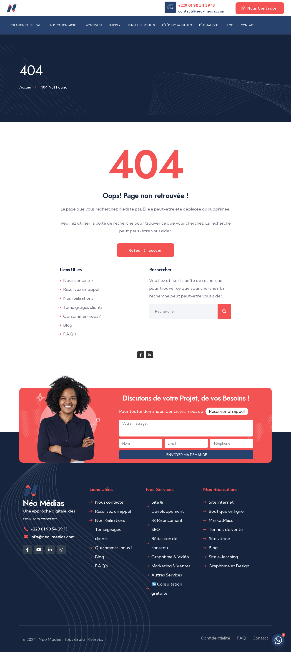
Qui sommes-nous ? (82, 316)
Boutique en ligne (226, 511)
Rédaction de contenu (164, 543)
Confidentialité (215, 638)
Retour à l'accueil (145, 250)
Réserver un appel (227, 411)
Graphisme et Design (229, 565)
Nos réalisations (78, 298)
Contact (260, 638)
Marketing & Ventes (170, 565)
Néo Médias (43, 503)
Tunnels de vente (226, 529)
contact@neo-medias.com (201, 11)
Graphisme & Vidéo (170, 556)
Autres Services (166, 575)
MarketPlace (221, 520)
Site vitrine (219, 538)
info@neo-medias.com (53, 536)
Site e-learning (223, 556)
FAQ (241, 638)
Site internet (221, 502)
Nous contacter (78, 280)
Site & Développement (167, 507)
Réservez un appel (81, 289)
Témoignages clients (82, 307)
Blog (67, 325)
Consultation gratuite (166, 588)
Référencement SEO (167, 525)
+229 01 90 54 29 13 (196, 5)
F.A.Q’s (69, 334)
